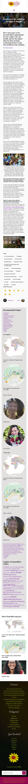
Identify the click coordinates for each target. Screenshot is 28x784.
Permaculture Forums (9, 553)
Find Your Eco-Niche (14, 705)
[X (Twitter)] (10, 290)
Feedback (6, 555)
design (19, 256)
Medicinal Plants (8, 325)
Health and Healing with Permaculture (11, 265)
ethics (18, 581)
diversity (13, 574)
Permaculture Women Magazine (13, 545)
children (6, 567)
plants (18, 271)
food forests (8, 259)
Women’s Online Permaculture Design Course (13, 208)
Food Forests (7, 320)
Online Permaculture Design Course (14, 544)
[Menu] (14, 10)
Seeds (5, 329)
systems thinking (17, 601)
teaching (7, 279)
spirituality (6, 601)
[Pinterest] (14, 290)
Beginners (14, 718)
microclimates (8, 271)
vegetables (14, 605)
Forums (14, 738)
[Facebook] (5, 290)
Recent (14, 716)
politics (11, 594)
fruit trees (18, 259)
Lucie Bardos (6, 448)
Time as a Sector (7, 395)
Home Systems (14, 724)
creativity (13, 570)
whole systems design (11, 606)
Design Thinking (8, 317)
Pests (4, 331)
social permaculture (10, 276)
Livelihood (6, 322)
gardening (7, 261)
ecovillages (6, 579)
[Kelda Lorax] (14, 408)
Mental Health (7, 327)
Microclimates (7, 324)
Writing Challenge (14, 708)
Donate (5, 556)
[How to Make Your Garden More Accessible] (14, 375)
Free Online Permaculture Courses (13, 549)
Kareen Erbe (9, 47)
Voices (14, 729)
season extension (9, 274)
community (16, 568)
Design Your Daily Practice (14, 703)
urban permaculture (17, 282)
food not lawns (12, 582)
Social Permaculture (14, 726)
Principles (6, 328)
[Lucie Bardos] (14, 435)
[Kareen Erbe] (14, 667)
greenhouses (18, 261)
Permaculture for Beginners (11, 551)
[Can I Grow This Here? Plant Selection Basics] (14, 347)
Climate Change (18, 567)
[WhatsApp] (5, 294)
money (21, 589)
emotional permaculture (11, 580)
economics (17, 577)
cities (11, 567)
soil (20, 276)
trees (6, 282)
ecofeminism (7, 576)
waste (6, 284)
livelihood (7, 589)
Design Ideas (14, 720)
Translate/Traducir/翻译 (14, 767)
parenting (10, 590)
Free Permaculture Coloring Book (13, 548)
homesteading (16, 268)
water (13, 284)
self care (22, 594)
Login (5, 558)
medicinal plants (15, 588)
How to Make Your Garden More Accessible (11, 389)
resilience (17, 594)
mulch (5, 590)
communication (9, 256)
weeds (22, 605)
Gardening (14, 722)
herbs (6, 268)
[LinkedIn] (18, 290)
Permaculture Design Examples (12, 552)
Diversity (5, 318)
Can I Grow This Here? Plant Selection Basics (13, 360)
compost (6, 570)
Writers (14, 743)
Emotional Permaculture (14, 701)
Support (14, 747)
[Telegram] (22, 290)
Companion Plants (8, 316)
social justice (6, 597)
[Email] (10, 294)
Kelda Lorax (6, 422)
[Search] (24, 773)
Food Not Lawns (8, 321)
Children (5, 314)
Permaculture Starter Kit (14, 689)
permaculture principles (12, 592)
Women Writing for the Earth (11, 546)
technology (16, 279)
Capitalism (6, 313)
